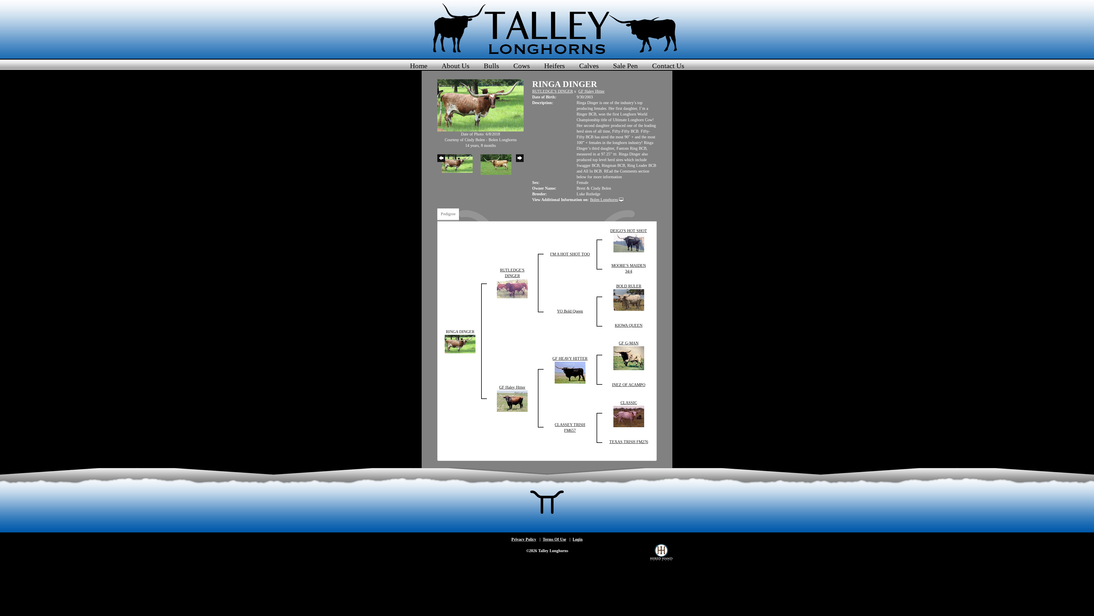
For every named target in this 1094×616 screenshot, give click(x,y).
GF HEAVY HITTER (569, 358)
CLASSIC (629, 403)
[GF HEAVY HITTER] (570, 372)
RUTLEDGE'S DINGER (552, 91)
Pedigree (448, 214)
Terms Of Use (554, 539)
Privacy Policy (523, 539)
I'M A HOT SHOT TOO (570, 254)
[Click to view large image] (480, 105)
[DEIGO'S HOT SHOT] (628, 242)
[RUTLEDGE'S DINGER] (512, 288)
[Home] (547, 28)
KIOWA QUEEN (628, 325)
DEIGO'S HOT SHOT (628, 231)
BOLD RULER (628, 286)
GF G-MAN (628, 343)
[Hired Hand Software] (661, 552)
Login (578, 539)
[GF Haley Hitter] (512, 400)
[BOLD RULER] (628, 299)
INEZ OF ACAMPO (628, 385)
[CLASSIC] (628, 416)
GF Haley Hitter (591, 91)
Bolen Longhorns (604, 200)
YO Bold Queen (570, 311)
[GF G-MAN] (628, 358)
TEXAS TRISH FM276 (628, 442)
